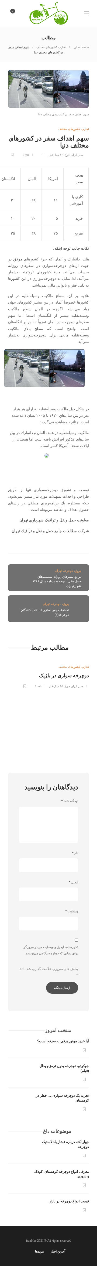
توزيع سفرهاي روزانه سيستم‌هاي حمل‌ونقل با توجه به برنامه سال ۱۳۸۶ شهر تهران (57, 581)
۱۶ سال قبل (55, 154)
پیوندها (39, 1251)
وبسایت (71, 911)
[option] (48, 673)
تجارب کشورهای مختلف (51, 47)
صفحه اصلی (81, 47)
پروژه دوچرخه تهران (68, 570)
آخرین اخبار (57, 1251)
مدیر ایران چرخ (74, 154)
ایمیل (73, 882)
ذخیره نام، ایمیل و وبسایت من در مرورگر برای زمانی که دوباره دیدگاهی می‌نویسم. (50, 950)
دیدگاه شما (69, 801)
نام (75, 853)
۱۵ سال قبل (55, 686)
